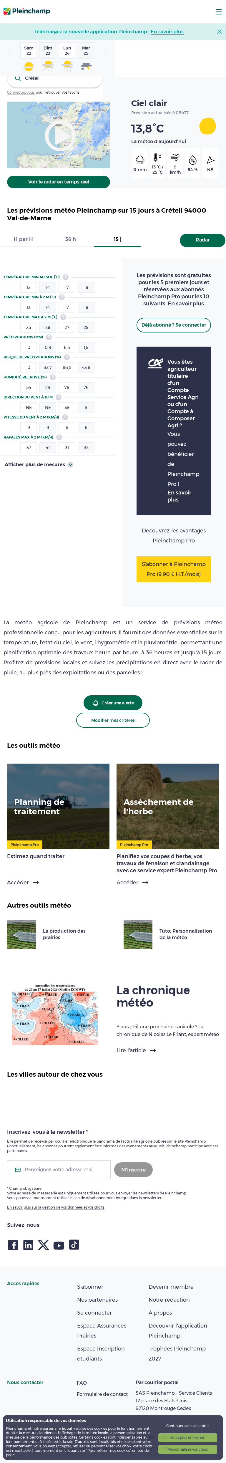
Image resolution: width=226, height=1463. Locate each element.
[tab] (23, 240)
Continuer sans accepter (187, 1426)
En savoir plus (186, 303)
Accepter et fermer (188, 1437)
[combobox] (55, 78)
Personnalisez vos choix (187, 1449)
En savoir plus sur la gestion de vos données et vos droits (55, 1207)
